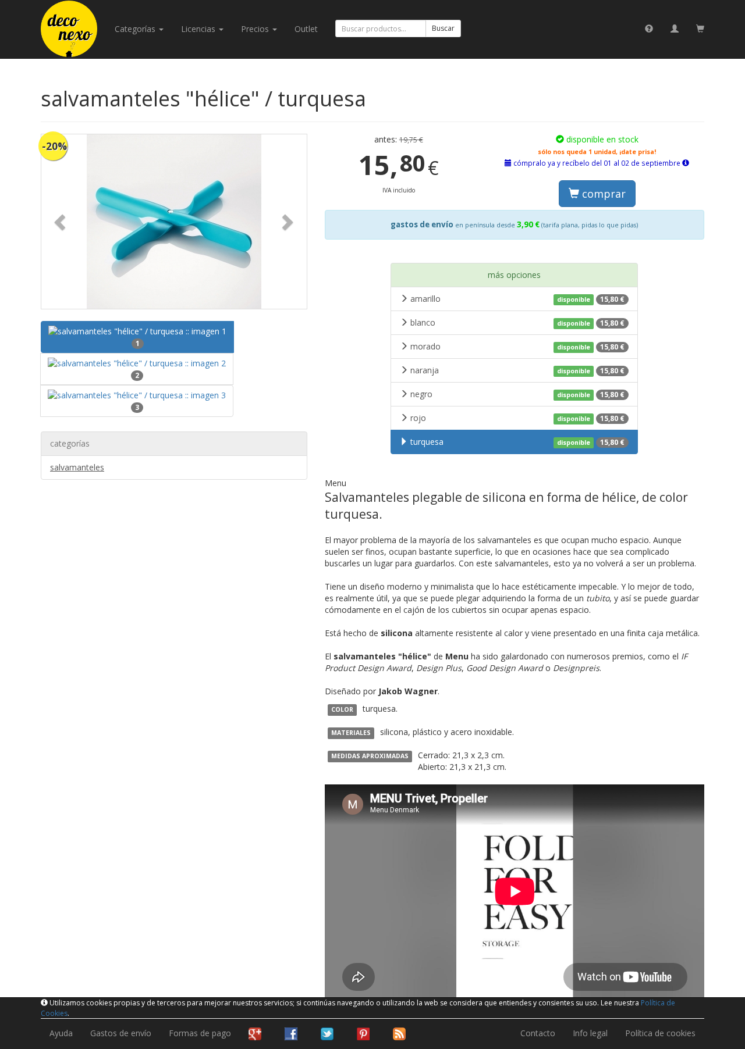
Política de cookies (660, 1033)
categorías (136, 28)
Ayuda (61, 1033)
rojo (517, 417)
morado (517, 346)
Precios (256, 28)
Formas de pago (200, 1033)
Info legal (590, 1033)
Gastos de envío (120, 1033)
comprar (602, 194)
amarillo (517, 298)
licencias (199, 28)
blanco (517, 322)
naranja (517, 370)
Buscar (443, 28)
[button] (61, 221)
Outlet (306, 28)
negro (517, 393)
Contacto (537, 1033)
